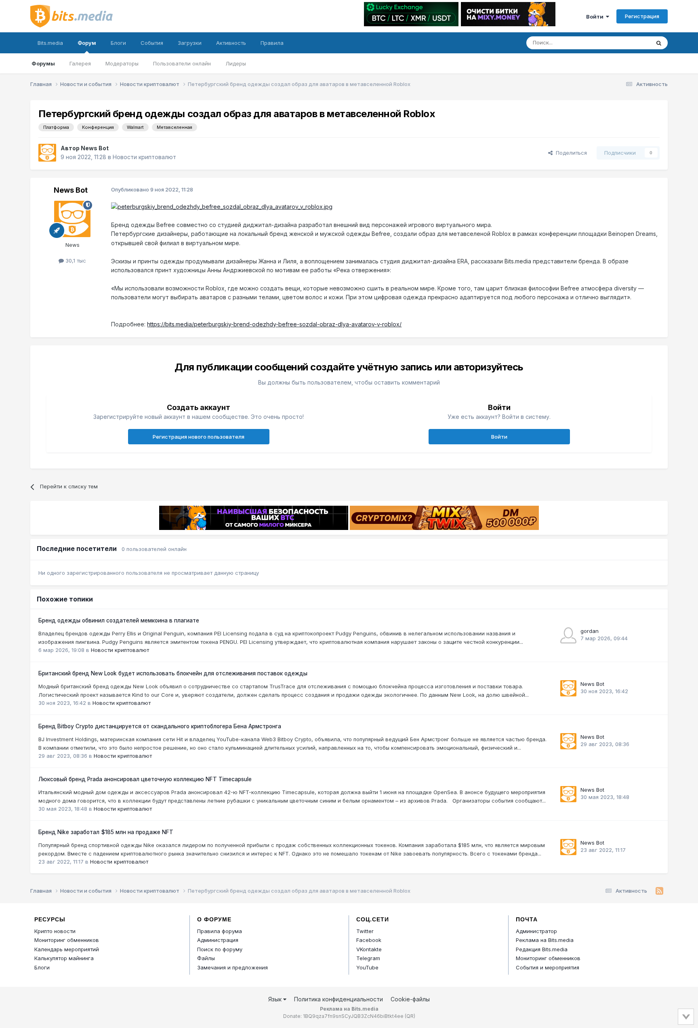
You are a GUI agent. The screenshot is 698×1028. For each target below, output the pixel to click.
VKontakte (369, 949)
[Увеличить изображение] (221, 206)
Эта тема (628, 43)
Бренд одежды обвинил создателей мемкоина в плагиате (118, 620)
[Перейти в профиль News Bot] (47, 153)
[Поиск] (659, 42)
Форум (87, 43)
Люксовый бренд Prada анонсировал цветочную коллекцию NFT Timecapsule (145, 779)
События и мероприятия (547, 967)
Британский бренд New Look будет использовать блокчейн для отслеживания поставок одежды (172, 673)
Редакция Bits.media (542, 949)
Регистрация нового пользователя (198, 436)
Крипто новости (55, 931)
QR (410, 1016)
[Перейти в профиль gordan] (568, 635)
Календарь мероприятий (66, 949)
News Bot (95, 148)
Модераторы (122, 63)
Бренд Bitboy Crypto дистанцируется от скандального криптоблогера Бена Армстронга (159, 726)
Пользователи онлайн (182, 63)
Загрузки (190, 43)
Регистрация (642, 16)
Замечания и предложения (232, 967)
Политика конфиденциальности (338, 999)
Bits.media (50, 43)
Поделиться (570, 152)
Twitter (365, 931)
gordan (589, 631)
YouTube (367, 967)
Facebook (368, 940)
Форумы (43, 63)
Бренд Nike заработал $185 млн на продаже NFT (105, 832)
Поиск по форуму (219, 949)
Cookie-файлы (410, 999)
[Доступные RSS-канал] (659, 891)
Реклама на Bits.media (545, 940)
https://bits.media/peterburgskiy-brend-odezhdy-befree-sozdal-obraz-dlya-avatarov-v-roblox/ (274, 324)
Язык (275, 999)
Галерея (80, 63)
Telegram (368, 958)
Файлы (206, 958)
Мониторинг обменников (66, 940)
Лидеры (235, 63)
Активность (231, 43)
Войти (596, 16)
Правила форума (219, 931)
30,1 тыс (75, 260)
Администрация (217, 940)
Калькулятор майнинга (64, 958)
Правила (272, 43)
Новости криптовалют (144, 156)
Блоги (118, 43)
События (152, 43)
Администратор (536, 931)
